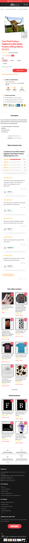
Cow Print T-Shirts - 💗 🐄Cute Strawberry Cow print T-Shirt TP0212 (7, 357)
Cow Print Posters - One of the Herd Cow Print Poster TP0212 (20, 379)
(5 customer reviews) (13, 52)
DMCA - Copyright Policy (6, 493)
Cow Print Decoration (11, 9)
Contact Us (3, 508)
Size (3, 58)
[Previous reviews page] (18, 278)
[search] (24, 4)
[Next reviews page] (26, 278)
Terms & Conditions (5, 489)
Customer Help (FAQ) (6, 510)
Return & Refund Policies (6, 506)
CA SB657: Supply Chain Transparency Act (10, 495)
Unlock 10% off (3, 536)
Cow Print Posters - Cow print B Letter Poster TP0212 (21, 414)
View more (14, 389)
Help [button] (26, 541)
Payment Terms (4, 504)
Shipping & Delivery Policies (7, 502)
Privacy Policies (4, 491)
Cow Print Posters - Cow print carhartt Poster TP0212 (7, 436)
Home (2, 9)
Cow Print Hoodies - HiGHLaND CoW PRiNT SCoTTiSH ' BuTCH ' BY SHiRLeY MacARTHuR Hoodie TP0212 (20, 308)
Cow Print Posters (23, 9)
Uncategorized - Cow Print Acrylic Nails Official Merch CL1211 (7, 307)
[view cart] (27, 4)
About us (3, 487)
